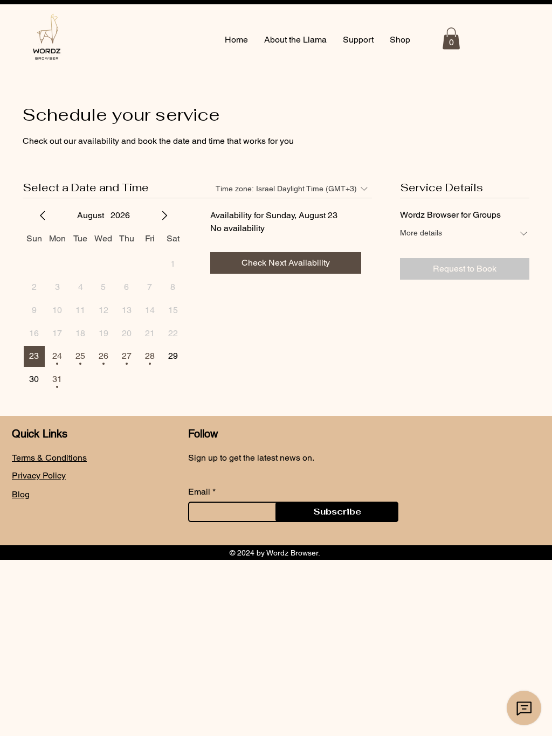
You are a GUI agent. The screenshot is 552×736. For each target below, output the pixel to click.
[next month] (164, 215)
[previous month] (42, 215)
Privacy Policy (39, 475)
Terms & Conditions (49, 458)
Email (199, 492)
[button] (451, 38)
